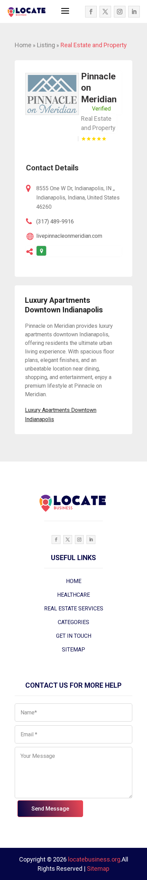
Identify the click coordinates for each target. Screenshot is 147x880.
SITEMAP (73, 649)
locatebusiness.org (94, 859)
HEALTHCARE (73, 595)
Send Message (50, 808)
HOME (73, 581)
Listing (46, 45)
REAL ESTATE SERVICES (73, 608)
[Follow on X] (105, 11)
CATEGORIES (73, 622)
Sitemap (98, 868)
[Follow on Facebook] (91, 11)
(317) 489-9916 (55, 221)
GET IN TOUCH (73, 636)
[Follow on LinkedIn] (134, 11)
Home (23, 45)
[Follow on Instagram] (119, 11)
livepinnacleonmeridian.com (69, 236)
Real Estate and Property (94, 45)
